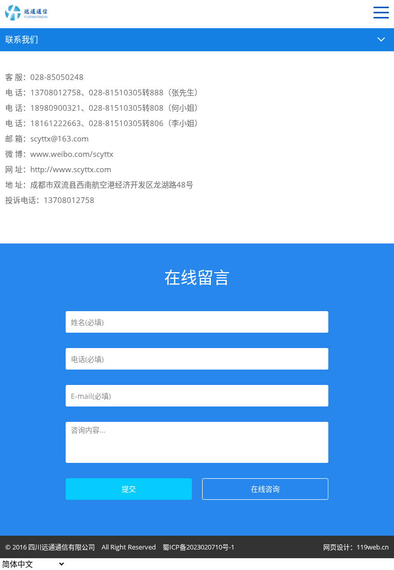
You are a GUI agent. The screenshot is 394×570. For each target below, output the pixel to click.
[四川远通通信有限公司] (77, 13)
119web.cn (373, 547)
